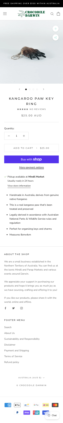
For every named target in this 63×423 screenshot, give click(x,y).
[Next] (43, 89)
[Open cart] (58, 13)
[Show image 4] (37, 89)
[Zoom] (55, 29)
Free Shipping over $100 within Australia (32, 3)
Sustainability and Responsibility (22, 339)
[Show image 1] (26, 89)
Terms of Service (13, 356)
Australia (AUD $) (29, 378)
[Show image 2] (29, 89)
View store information (19, 185)
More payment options (31, 167)
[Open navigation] (5, 13)
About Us (9, 333)
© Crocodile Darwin (31, 385)
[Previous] (19, 89)
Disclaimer (9, 344)
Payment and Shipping (16, 350)
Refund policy (11, 362)
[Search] (52, 13)
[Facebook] (5, 308)
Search (8, 327)
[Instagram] (21, 308)
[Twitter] (13, 308)
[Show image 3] (33, 89)
